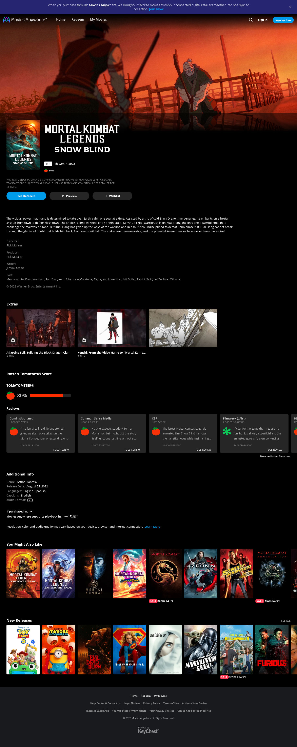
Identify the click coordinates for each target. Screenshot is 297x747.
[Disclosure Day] (165, 649)
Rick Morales (14, 245)
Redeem (78, 19)
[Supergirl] (129, 649)
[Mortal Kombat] (94, 573)
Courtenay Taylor (90, 279)
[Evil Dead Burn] (94, 649)
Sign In (263, 20)
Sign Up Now (283, 20)
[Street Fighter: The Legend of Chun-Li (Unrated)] (236, 573)
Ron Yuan (51, 279)
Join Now (156, 9)
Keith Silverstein (69, 279)
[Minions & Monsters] (58, 649)
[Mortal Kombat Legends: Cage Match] (129, 573)
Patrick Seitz (144, 279)
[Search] (251, 19)
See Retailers (26, 196)
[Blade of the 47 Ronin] (200, 573)
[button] (40, 328)
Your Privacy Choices (161, 710)
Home (60, 19)
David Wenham (34, 279)
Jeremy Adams (15, 268)
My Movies (98, 19)
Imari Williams (171, 279)
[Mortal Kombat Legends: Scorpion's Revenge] (23, 573)
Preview (71, 196)
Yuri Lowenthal (112, 279)
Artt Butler (129, 279)
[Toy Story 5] (23, 649)
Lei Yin (158, 279)
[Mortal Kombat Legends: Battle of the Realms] (58, 573)
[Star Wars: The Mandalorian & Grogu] (200, 649)
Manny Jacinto (15, 279)
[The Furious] (272, 649)
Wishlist (114, 196)
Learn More (152, 526)
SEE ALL (286, 620)
